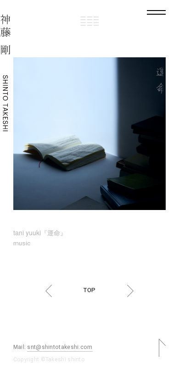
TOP (89, 290)
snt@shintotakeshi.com (59, 347)
